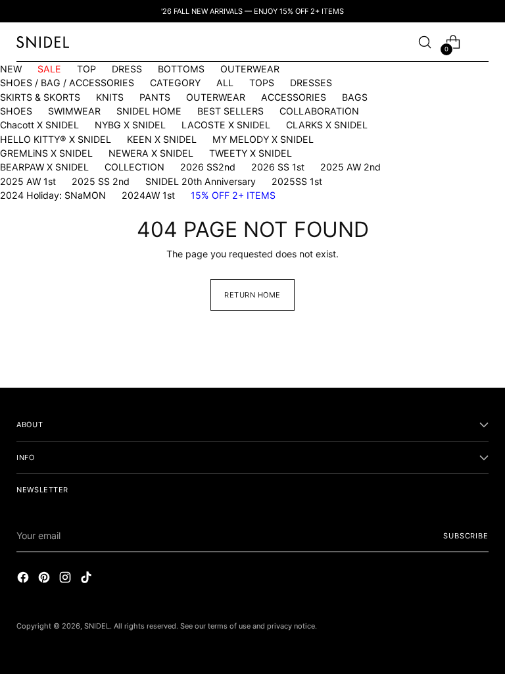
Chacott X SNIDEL (39, 124)
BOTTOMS (181, 68)
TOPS (261, 82)
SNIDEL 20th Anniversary (200, 181)
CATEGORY (175, 82)
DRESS (127, 68)
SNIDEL (97, 626)
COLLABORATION (319, 111)
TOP (86, 68)
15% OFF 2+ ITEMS (233, 195)
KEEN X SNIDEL (162, 139)
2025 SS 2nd (101, 181)
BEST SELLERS (230, 111)
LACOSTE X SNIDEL (225, 124)
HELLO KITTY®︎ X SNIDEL (55, 139)
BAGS (355, 97)
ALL (224, 82)
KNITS (110, 97)
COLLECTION (134, 166)
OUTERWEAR (249, 68)
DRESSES (311, 82)
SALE (49, 68)
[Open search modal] (425, 42)
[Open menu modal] (481, 42)
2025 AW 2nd (350, 166)
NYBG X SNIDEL (130, 124)
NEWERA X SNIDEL (150, 153)
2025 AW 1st (28, 181)
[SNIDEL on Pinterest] (45, 579)
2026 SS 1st (277, 166)
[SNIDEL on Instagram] (66, 579)
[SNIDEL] (42, 41)
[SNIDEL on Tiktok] (87, 579)
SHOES (16, 111)
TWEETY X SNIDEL (250, 153)
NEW (11, 68)
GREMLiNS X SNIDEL (46, 153)
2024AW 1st (148, 195)
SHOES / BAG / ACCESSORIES (67, 82)
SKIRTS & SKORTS (40, 97)
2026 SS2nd (207, 166)
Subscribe (465, 535)
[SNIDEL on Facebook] (24, 579)
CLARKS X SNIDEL (327, 124)
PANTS (154, 97)
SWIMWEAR (74, 111)
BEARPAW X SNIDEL (44, 166)
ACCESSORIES (293, 97)
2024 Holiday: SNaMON (53, 195)
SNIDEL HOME (148, 111)
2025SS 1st (297, 181)
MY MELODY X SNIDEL (263, 139)
